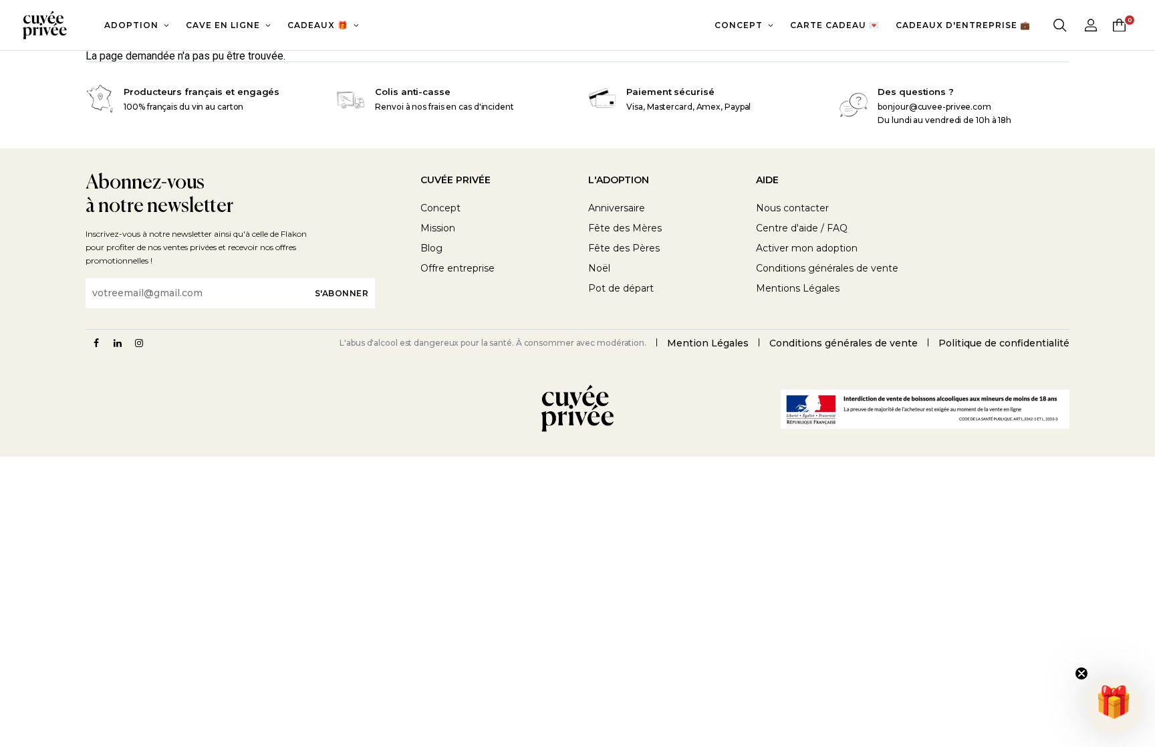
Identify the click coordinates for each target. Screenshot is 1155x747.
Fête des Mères (625, 228)
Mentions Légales (798, 288)
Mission (437, 228)
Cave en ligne (223, 25)
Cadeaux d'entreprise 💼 (963, 25)
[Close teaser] (1081, 673)
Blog (431, 248)
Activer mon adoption (807, 248)
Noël (599, 268)
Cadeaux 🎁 (317, 25)
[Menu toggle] (1060, 25)
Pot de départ (621, 288)
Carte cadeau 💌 (835, 25)
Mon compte (1090, 25)
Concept (739, 25)
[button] (1113, 705)
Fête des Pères (624, 248)
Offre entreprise (457, 268)
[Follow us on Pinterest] (139, 343)
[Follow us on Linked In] (117, 343)
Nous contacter (792, 208)
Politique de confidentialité (1003, 343)
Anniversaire (616, 208)
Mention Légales (708, 343)
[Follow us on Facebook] (96, 343)
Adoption (131, 25)
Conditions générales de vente (827, 268)
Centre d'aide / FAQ (802, 228)
